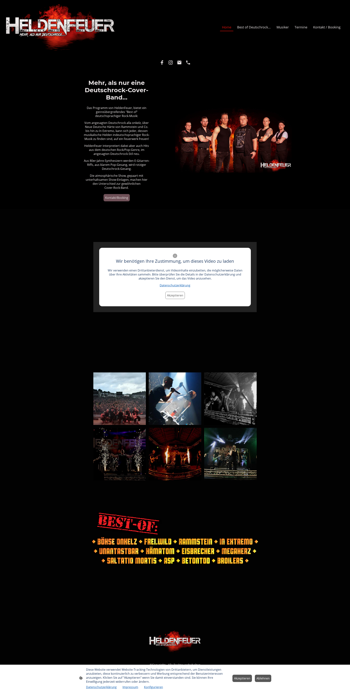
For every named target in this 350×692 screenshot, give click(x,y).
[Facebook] (162, 62)
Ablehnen (263, 678)
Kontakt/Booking (116, 198)
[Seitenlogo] (60, 27)
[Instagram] (170, 62)
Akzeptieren (175, 295)
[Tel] (188, 62)
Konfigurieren (153, 687)
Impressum (130, 687)
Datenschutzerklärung (175, 285)
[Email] (179, 62)
